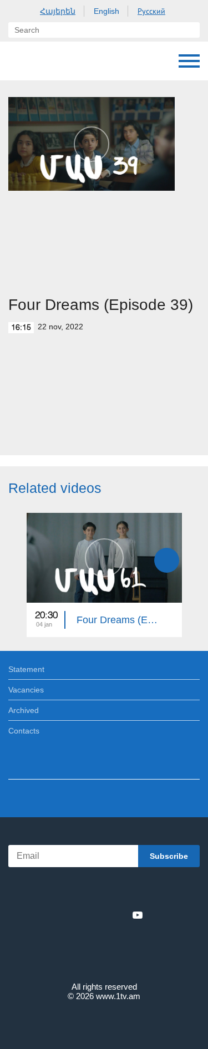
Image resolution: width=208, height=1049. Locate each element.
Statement (26, 669)
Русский (151, 11)
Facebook (65, 915)
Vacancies (26, 689)
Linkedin (100, 915)
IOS (73, 891)
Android (135, 891)
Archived (23, 710)
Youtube (138, 915)
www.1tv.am (118, 996)
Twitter (82, 915)
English (106, 11)
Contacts (23, 730)
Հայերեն (57, 11)
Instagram (119, 915)
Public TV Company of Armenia (19, 61)
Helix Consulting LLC (104, 1022)
